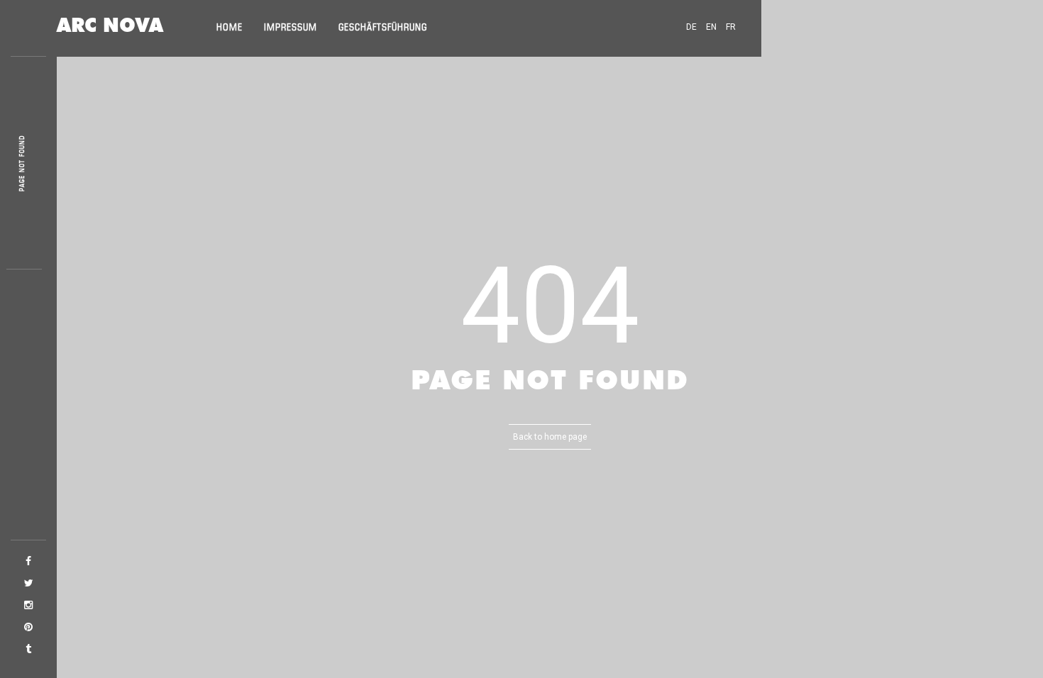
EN (711, 27)
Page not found (22, 163)
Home (229, 28)
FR (731, 27)
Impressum (290, 28)
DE (691, 27)
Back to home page (550, 437)
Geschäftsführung (382, 28)
